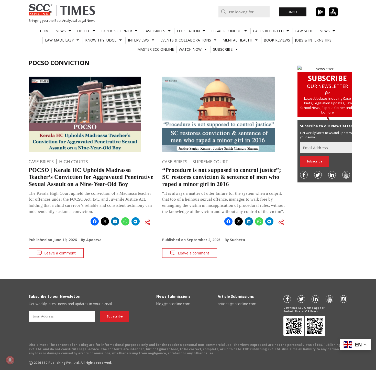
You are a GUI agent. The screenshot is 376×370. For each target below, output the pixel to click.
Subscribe (223, 49)
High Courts (73, 161)
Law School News (312, 30)
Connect (292, 12)
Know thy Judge (100, 40)
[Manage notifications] (10, 360)
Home (45, 30)
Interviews (138, 40)
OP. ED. (83, 30)
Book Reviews (277, 40)
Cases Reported (268, 30)
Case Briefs (154, 30)
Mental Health (237, 40)
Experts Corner (116, 30)
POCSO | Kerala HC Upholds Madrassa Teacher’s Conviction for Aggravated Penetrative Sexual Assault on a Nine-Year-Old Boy (91, 177)
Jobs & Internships (313, 40)
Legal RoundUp (226, 30)
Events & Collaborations (185, 40)
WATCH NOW (190, 49)
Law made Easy (59, 40)
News (61, 30)
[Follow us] (304, 175)
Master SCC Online (155, 49)
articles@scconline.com (237, 303)
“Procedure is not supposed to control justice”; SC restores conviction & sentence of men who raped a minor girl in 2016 (221, 177)
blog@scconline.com (173, 303)
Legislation (188, 30)
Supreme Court (210, 161)
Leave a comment (60, 252)
